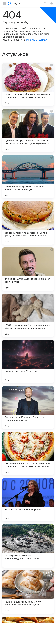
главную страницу (36, 39)
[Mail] (9, 3)
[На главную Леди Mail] (15, 3)
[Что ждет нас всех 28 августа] (28, 361)
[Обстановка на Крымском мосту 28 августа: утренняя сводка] (28, 176)
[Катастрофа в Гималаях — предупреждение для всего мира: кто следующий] (28, 546)
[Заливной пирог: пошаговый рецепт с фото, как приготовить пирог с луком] (28, 223)
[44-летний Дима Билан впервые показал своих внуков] (28, 269)
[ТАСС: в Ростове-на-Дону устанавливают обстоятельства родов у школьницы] (28, 315)
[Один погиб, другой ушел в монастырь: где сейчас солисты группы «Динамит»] (28, 130)
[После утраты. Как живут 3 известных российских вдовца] (28, 407)
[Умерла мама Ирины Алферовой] (28, 499)
